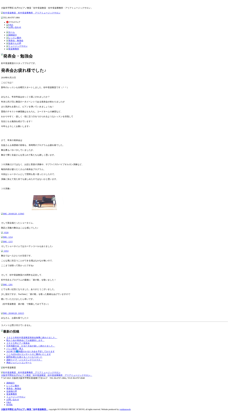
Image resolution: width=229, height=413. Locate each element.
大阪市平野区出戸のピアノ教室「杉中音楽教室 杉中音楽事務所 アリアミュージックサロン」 (46, 375)
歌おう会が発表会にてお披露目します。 (25, 340)
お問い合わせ (12, 400)
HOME (9, 405)
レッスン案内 (12, 386)
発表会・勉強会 (13, 388)
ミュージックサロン (15, 397)
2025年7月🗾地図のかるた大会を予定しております (30, 351)
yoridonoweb (125, 409)
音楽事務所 (11, 394)
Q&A (8, 402)
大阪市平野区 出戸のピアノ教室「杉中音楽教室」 (24, 409)
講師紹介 (10, 383)
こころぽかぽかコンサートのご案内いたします (28, 354)
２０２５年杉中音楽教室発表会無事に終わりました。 (31, 337)
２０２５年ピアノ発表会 (18, 343)
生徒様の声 (11, 391)
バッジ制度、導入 (14, 349)
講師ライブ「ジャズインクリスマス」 (24, 360)
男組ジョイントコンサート (19, 363)
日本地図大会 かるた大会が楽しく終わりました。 (30, 346)
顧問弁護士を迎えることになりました (24, 357)
